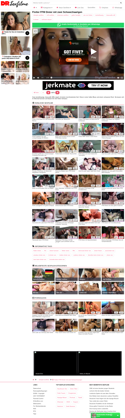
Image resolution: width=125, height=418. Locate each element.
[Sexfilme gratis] (14, 7)
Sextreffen (91, 7)
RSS (34, 408)
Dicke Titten (73, 389)
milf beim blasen (47, 19)
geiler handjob (76, 15)
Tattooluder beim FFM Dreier (40, 240)
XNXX (68, 402)
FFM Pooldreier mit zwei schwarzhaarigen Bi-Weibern (40, 137)
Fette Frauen (61, 393)
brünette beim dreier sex (57, 259)
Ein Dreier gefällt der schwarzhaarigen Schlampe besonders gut (43, 154)
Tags (34, 413)
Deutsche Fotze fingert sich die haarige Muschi (103, 398)
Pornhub (72, 397)
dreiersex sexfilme (63, 15)
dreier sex (110, 255)
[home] (33, 379)
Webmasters (37, 403)
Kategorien (47, 8)
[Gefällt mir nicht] (57, 92)
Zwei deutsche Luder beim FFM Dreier (43, 222)
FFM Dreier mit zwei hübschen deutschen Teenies (87, 206)
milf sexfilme (50, 15)
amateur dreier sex (39, 255)
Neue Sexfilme (64, 8)
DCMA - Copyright (38, 393)
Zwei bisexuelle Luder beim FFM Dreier (113, 153)
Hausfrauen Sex (62, 389)
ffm (45, 250)
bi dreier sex (52, 255)
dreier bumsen (54, 250)
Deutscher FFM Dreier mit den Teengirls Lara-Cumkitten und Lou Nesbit (64, 241)
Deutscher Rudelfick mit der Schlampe (101, 403)
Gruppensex (72, 393)
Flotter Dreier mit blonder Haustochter (66, 153)
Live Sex (80, 8)
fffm (74, 250)
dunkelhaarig (99, 15)
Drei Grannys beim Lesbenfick (98, 408)
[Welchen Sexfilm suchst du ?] (121, 3)
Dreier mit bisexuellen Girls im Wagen (43, 188)
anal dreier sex (109, 250)
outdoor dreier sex (79, 255)
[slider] (41, 71)
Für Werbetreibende (39, 406)
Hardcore (60, 406)
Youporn (75, 402)
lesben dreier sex (64, 255)
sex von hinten (87, 15)
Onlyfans (104, 8)
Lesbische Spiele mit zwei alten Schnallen (102, 393)
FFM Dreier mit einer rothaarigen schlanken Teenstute (64, 223)
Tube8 (80, 397)
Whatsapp (118, 8)
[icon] (35, 8)
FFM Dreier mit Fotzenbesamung (111, 222)
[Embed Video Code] (43, 92)
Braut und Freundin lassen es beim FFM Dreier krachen (65, 137)
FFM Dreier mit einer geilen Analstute (112, 205)
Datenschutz (37, 388)
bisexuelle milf (110, 15)
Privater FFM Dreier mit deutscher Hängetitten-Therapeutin (41, 171)
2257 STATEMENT (39, 396)
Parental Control (38, 398)
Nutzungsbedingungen (40, 391)
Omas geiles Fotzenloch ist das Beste (101, 406)
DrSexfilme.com (38, 401)
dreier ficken (98, 250)
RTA (34, 411)
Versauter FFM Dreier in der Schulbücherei (86, 189)
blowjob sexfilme (38, 15)
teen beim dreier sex (39, 259)
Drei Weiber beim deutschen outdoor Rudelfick (103, 396)
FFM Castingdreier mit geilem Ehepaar (43, 205)
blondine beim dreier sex (95, 255)
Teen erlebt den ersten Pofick (98, 401)
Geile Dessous (70, 406)
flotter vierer (65, 250)
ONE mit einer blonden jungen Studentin (101, 388)
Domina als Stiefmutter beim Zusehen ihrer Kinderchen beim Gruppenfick (102, 412)
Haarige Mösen (62, 397)
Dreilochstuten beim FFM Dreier (64, 205)
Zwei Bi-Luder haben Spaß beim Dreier (89, 171)
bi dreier (36, 19)
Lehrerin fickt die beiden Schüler (99, 391)
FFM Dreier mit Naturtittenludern (88, 240)
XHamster (60, 402)
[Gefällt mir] (48, 92)
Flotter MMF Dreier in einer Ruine (88, 136)
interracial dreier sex (84, 250)
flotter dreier (37, 250)
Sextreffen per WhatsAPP (62, 119)
